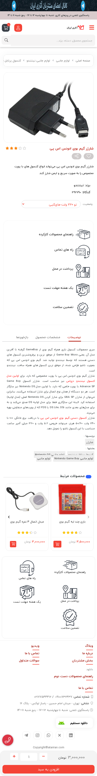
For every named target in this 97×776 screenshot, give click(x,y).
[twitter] (60, 735)
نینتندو (79, 185)
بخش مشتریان (82, 660)
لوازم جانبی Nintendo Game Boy (73, 458)
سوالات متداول (29, 660)
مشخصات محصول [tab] (47, 337)
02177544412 (42, 696)
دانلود (89, 669)
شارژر (89, 442)
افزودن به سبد (48, 769)
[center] (6, 40)
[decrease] (43, 756)
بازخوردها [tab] (22, 337)
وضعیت (87, 203)
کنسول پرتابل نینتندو (80, 454)
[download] (74, 723)
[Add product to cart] (57, 544)
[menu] (92, 28)
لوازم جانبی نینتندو (38, 60)
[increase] (14, 756)
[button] (13, 544)
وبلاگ (89, 646)
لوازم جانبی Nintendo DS (49, 454)
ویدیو (35, 646)
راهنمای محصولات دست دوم (73, 676)
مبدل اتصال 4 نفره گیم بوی (27, 522)
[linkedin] (71, 735)
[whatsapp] (48, 735)
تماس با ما (32, 653)
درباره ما (87, 653)
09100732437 (72, 696)
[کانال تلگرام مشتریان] (48, 5)
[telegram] (26, 735)
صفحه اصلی (83, 60)
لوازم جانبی (63, 60)
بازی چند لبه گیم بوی (72, 522)
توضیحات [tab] (74, 337)
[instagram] (37, 735)
